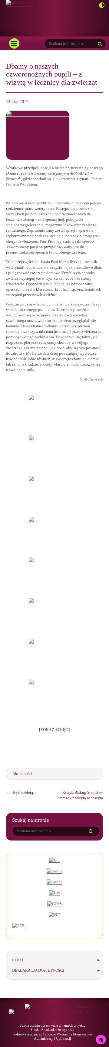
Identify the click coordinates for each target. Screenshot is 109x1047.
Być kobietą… (25, 792)
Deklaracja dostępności (38, 970)
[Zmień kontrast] (100, 5)
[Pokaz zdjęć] (54, 729)
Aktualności (22, 773)
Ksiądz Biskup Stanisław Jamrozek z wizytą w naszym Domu (79, 798)
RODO (17, 960)
